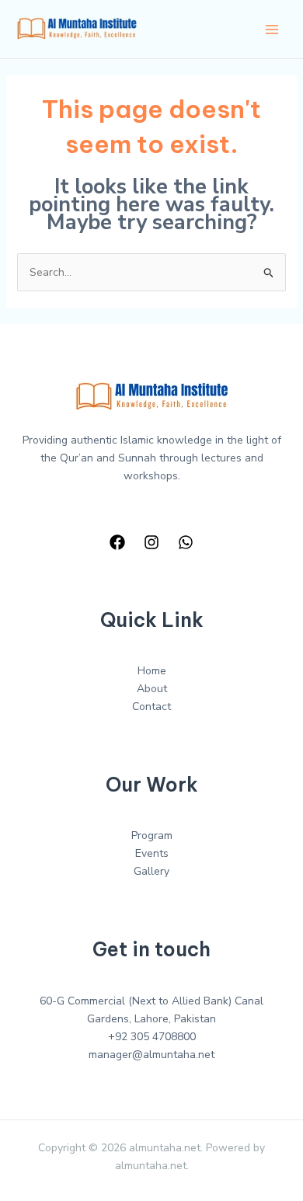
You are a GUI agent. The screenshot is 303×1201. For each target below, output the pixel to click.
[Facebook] (117, 542)
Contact (151, 706)
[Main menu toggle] (271, 29)
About (152, 688)
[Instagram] (151, 542)
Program (151, 835)
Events (152, 853)
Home (152, 670)
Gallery (151, 871)
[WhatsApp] (185, 542)
